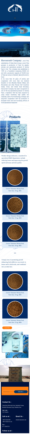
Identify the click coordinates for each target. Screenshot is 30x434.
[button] (15, 18)
